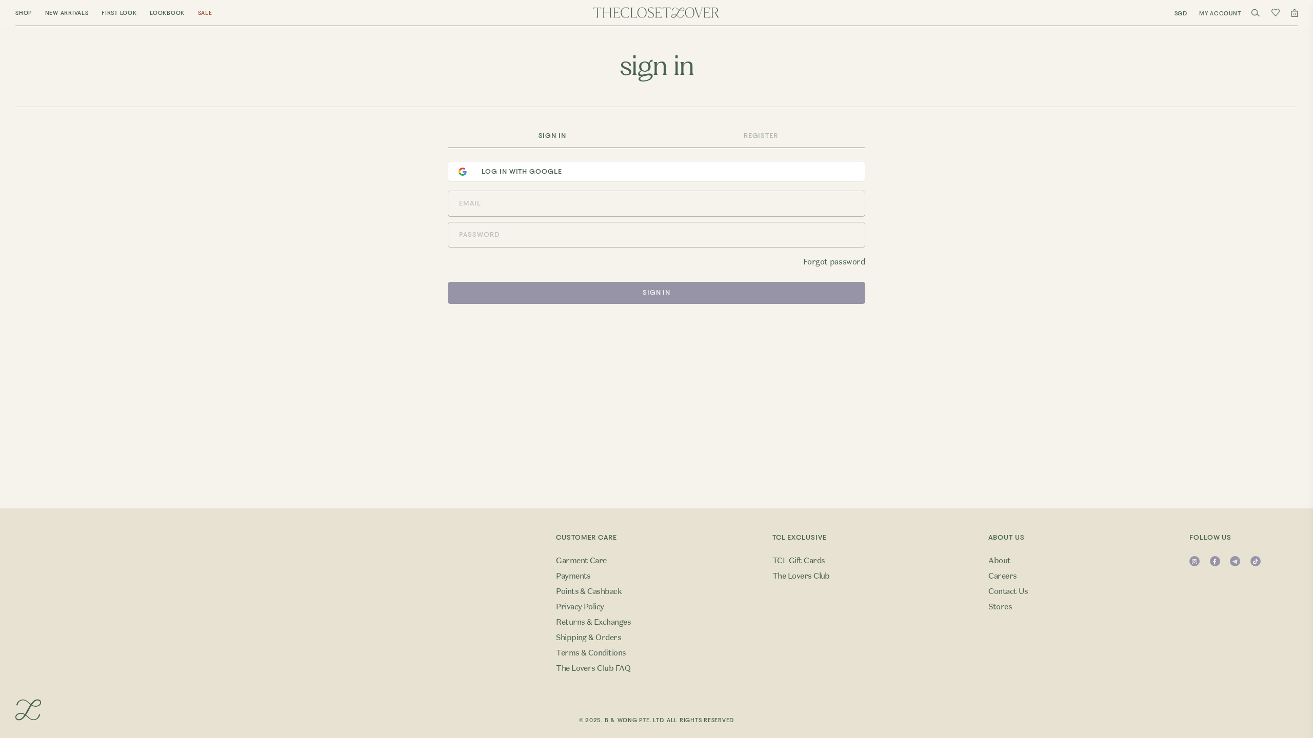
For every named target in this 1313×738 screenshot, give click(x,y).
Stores (1000, 606)
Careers (1002, 576)
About (999, 560)
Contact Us (1008, 591)
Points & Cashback (589, 591)
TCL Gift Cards (798, 560)
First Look (119, 13)
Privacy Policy (580, 606)
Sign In (552, 135)
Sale (205, 13)
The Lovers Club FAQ (593, 668)
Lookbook (167, 13)
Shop (23, 13)
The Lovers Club (801, 576)
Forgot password (834, 262)
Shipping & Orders (588, 637)
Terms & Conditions (591, 653)
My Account (1220, 13)
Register (761, 135)
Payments (573, 576)
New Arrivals (67, 13)
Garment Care (581, 560)
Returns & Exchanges (593, 622)
